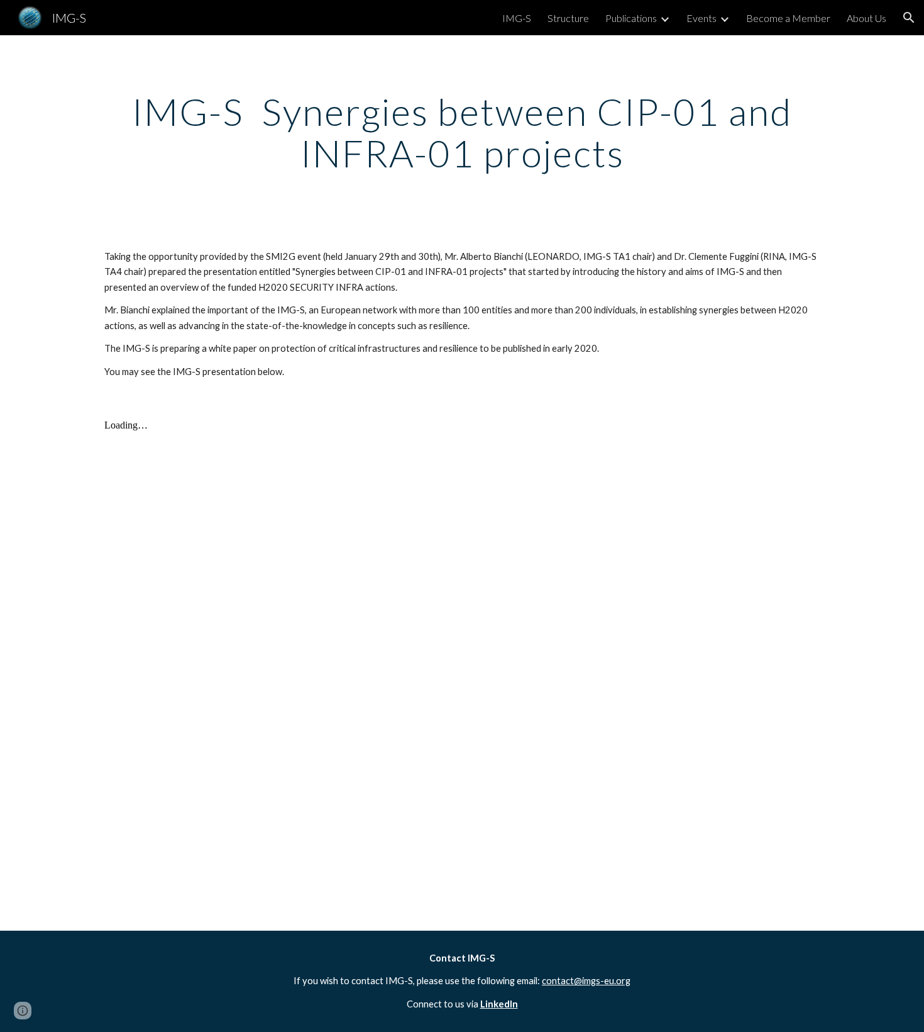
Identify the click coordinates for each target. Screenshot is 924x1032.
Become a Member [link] (788, 18)
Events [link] (701, 18)
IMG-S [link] (516, 18)
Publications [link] (631, 18)
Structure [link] (568, 18)
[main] (462, 132)
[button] (909, 18)
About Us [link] (866, 18)
